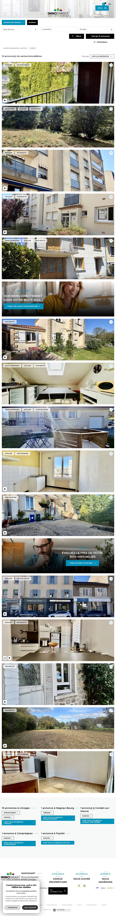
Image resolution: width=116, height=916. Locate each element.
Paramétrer (12, 907)
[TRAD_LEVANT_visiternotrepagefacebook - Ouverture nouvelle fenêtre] (79, 886)
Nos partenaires (52, 905)
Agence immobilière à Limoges (15, 48)
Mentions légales (67, 905)
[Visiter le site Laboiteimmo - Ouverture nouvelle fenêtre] (61, 910)
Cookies (103, 905)
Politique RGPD (91, 905)
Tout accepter (30, 907)
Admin (79, 905)
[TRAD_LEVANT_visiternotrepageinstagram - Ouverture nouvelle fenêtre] (84, 886)
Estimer (32, 22)
